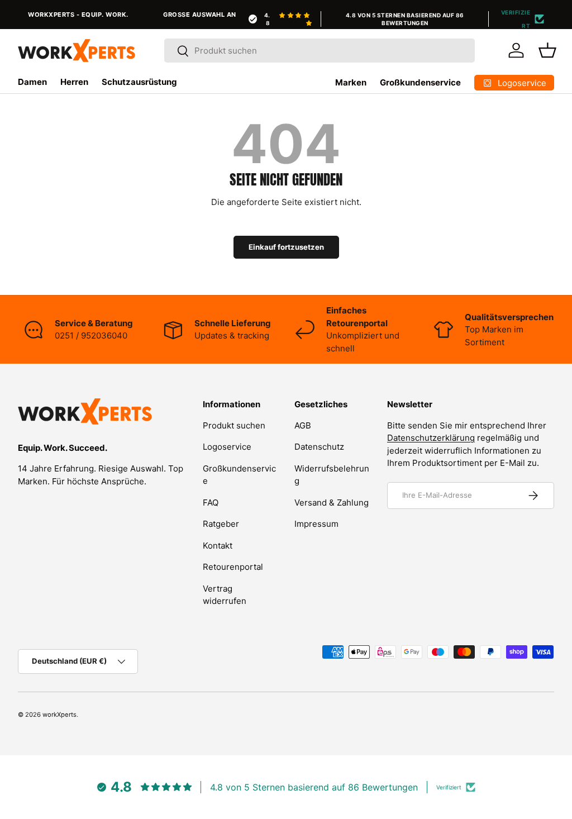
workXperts (59, 714)
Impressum (316, 523)
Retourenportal (233, 566)
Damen (32, 82)
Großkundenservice (420, 82)
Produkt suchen (234, 425)
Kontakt (217, 545)
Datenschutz (319, 446)
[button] (547, 50)
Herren (74, 82)
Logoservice (227, 446)
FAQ (210, 502)
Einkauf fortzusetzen (286, 246)
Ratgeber (221, 523)
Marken (350, 82)
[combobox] (319, 51)
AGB (302, 425)
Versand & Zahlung (331, 502)
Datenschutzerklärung (431, 437)
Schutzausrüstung (139, 82)
